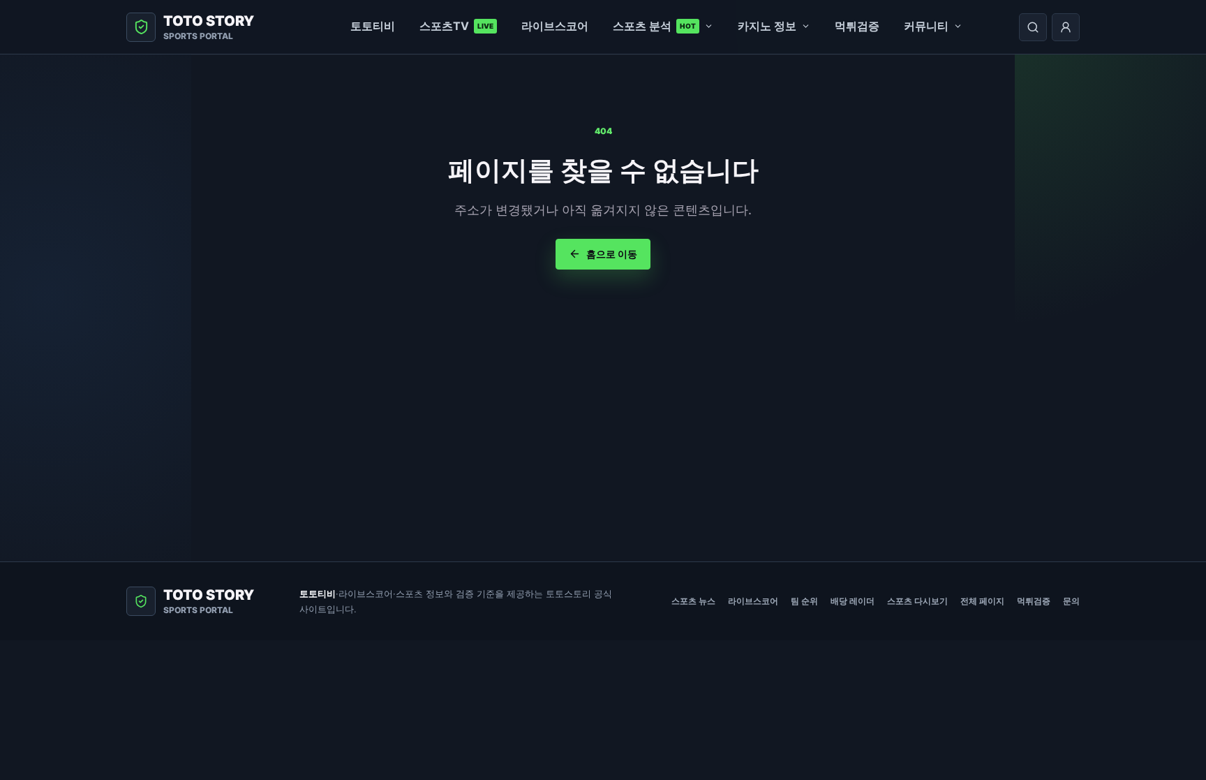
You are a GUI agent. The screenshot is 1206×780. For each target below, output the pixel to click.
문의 (1071, 601)
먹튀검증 (857, 26)
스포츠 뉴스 (693, 601)
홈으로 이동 (611, 254)
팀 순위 (804, 601)
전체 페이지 (982, 601)
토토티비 (372, 26)
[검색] (1033, 27)
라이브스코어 (554, 26)
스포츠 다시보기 (917, 601)
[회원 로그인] (1066, 27)
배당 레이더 (852, 601)
